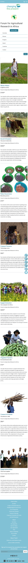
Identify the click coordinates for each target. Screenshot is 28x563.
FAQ (14, 529)
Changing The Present (15, 558)
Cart (26, 1)
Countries (4, 46)
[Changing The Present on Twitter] (11, 555)
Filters (25, 54)
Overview (4, 33)
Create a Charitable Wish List (14, 505)
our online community (15, 542)
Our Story (14, 522)
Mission (4, 36)
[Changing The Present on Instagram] (16, 555)
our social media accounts (15, 540)
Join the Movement (14, 517)
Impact (4, 43)
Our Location (14, 533)
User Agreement (14, 527)
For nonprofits (14, 523)
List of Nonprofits (14, 509)
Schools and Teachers (14, 511)
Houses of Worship (14, 513)
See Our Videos (14, 525)
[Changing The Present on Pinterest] (14, 555)
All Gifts (14, 503)
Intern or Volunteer (14, 531)
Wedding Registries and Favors (14, 507)
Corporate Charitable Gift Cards (14, 515)
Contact (4, 49)
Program (4, 39)
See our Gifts (14, 30)
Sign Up (25, 551)
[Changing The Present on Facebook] (13, 555)
